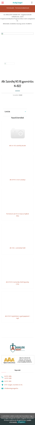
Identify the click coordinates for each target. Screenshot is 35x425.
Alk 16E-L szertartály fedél (17, 248)
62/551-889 (7, 381)
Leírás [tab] (7, 111)
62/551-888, (8, 376)
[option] (17, 46)
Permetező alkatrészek (22, 8)
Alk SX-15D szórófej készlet (17, 145)
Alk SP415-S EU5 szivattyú (17, 180)
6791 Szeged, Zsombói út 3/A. (13, 385)
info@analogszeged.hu (11, 388)
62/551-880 (8, 378)
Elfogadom (21, 422)
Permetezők (10, 8)
